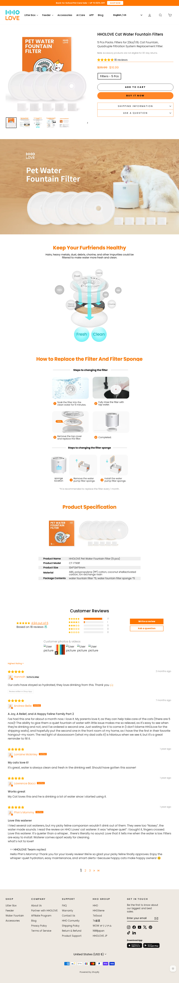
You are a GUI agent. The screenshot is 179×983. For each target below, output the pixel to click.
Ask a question (135, 113)
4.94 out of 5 (39, 623)
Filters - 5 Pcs (109, 76)
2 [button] (85, 870)
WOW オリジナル (102, 925)
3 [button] (90, 870)
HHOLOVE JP (100, 935)
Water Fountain (15, 915)
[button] (105, 60)
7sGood (97, 915)
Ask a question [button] (147, 628)
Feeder (46, 15)
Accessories (64, 15)
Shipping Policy (70, 925)
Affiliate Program (41, 915)
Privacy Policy (39, 925)
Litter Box (30, 15)
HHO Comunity (70, 920)
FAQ (64, 905)
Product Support (72, 935)
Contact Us (68, 915)
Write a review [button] (146, 621)
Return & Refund (71, 930)
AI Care (80, 15)
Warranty (67, 910)
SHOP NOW (115, 3)
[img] (16, 672)
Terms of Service (41, 930)
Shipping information (135, 106)
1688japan (98, 930)
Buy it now (135, 95)
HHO (95, 905)
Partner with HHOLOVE (44, 910)
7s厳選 (96, 920)
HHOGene (98, 910)
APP (91, 15)
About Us (36, 905)
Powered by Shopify (89, 972)
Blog (100, 15)
